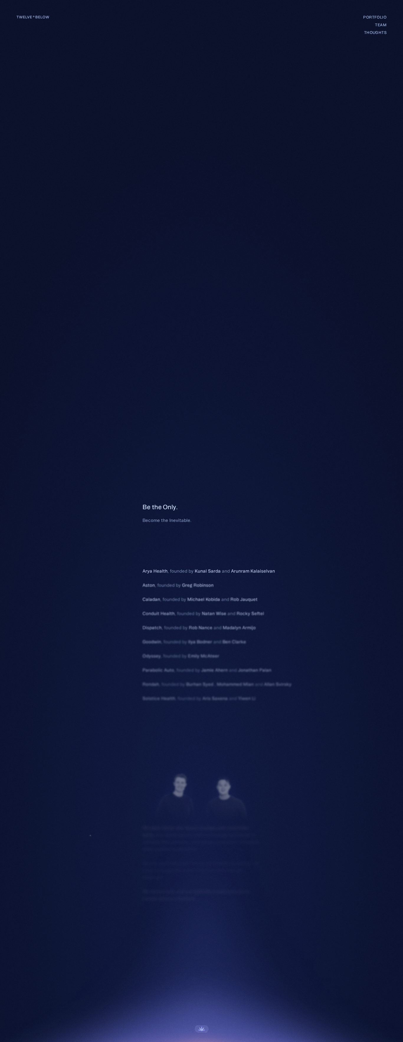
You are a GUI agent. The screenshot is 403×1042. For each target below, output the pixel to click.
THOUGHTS (375, 32)
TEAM (380, 25)
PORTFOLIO (374, 17)
